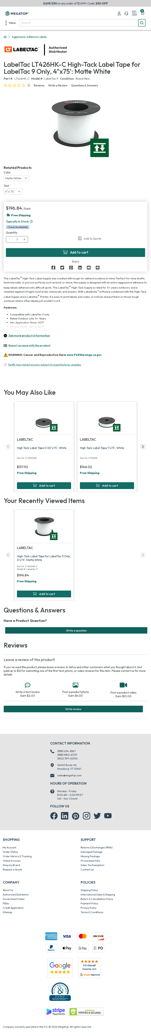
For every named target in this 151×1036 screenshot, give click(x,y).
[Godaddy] (55, 1011)
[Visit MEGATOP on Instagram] (86, 816)
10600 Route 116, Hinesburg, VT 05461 (69, 766)
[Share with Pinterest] (71, 267)
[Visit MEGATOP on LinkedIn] (64, 816)
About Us (8, 890)
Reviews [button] (39, 85)
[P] (97, 267)
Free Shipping (26, 473)
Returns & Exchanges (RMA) (97, 847)
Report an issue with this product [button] (29, 345)
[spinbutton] (17, 239)
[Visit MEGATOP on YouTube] (108, 816)
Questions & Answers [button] (84, 85)
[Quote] (134, 13)
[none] (11, 22)
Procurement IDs (90, 860)
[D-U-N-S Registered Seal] (60, 991)
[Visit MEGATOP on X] (97, 816)
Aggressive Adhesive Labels (29, 37)
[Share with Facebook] (53, 267)
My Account (9, 847)
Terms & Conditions (92, 912)
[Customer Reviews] (89, 968)
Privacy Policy (88, 907)
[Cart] (142, 13)
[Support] (126, 13)
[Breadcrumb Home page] (5, 37)
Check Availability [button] (17, 227)
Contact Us (87, 869)
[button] (31, 221)
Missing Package (90, 856)
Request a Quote (12, 869)
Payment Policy (89, 903)
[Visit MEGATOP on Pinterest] (76, 816)
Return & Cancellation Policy (97, 899)
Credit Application (13, 907)
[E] (89, 267)
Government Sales (13, 899)
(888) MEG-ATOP (67, 754)
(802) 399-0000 (67, 758)
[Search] (141, 22)
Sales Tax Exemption (92, 865)
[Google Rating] (60, 967)
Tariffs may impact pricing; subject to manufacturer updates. (44, 364)
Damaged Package (91, 852)
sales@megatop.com (69, 775)
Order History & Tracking (17, 856)
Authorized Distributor (16, 894)
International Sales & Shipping (98, 894)
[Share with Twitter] (62, 267)
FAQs (6, 903)
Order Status (10, 852)
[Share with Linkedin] (80, 267)
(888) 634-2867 (66, 751)
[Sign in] (119, 13)
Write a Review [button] (57, 85)
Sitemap (7, 912)
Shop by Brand (11, 865)
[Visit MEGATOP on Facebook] (54, 816)
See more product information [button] (29, 335)
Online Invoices (11, 860)
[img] (67, 49)
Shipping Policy (89, 890)
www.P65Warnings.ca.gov (84, 355)
